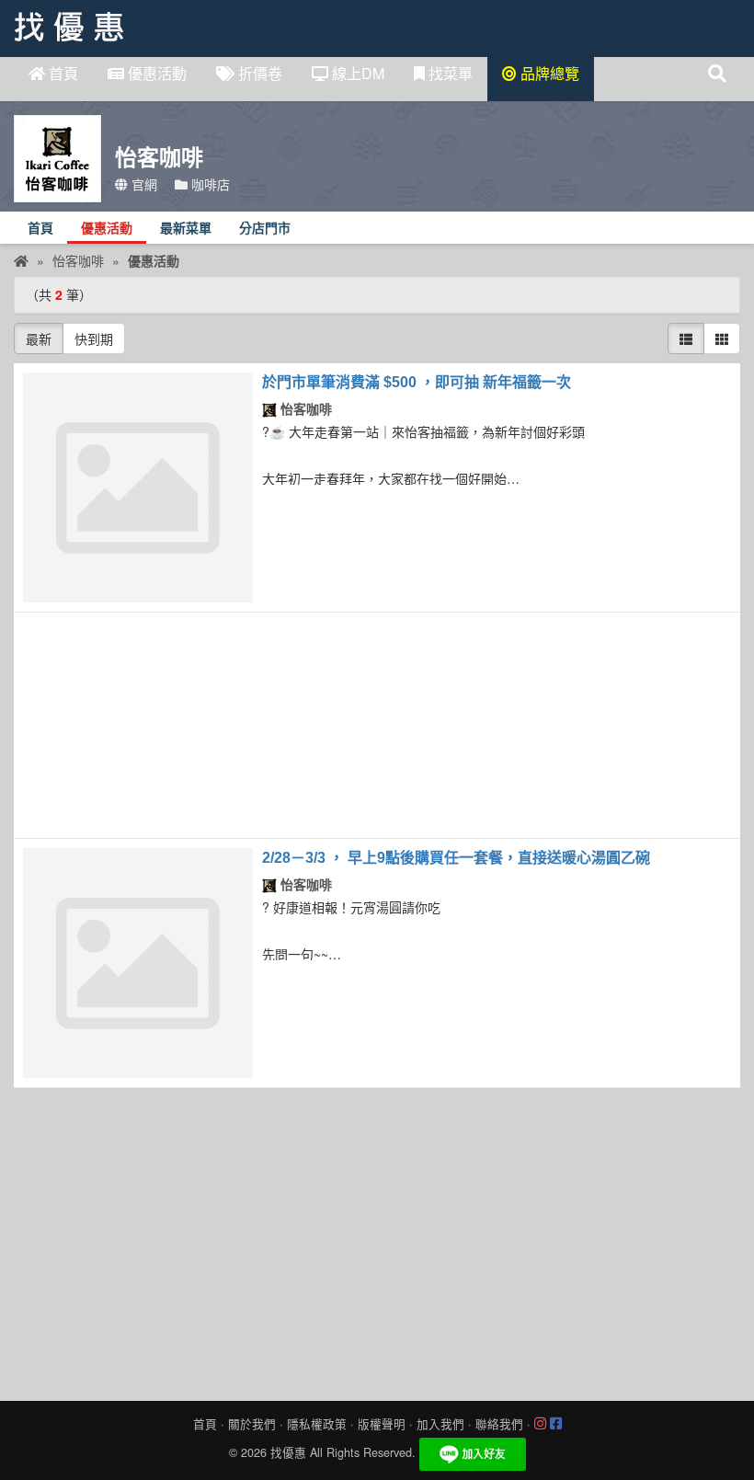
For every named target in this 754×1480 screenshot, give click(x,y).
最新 (38, 338)
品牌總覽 (548, 73)
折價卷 (258, 73)
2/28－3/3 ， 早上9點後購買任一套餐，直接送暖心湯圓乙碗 (456, 858)
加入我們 (440, 1424)
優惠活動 (155, 73)
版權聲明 (382, 1424)
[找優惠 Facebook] (556, 1424)
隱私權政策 (317, 1424)
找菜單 (449, 73)
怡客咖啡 (304, 408)
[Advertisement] (377, 725)
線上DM (356, 73)
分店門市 (265, 228)
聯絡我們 (499, 1424)
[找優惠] (21, 260)
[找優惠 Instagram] (540, 1424)
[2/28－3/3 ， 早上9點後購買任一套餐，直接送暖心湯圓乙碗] (138, 963)
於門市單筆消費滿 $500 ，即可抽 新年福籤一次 (416, 382)
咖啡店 (209, 184)
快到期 (93, 338)
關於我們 (252, 1424)
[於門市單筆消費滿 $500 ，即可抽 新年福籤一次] (138, 487)
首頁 (61, 73)
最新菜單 (185, 228)
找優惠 (288, 1452)
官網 (142, 184)
